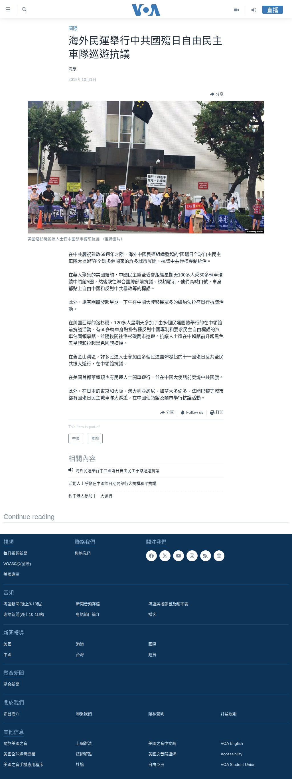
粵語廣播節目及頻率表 (168, 604)
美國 (7, 644)
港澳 (80, 644)
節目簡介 (11, 714)
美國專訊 (11, 574)
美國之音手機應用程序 (23, 764)
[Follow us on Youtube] (178, 555)
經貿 (152, 654)
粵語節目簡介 (88, 614)
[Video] (236, 10)
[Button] (217, 94)
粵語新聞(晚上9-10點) (22, 604)
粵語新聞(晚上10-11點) (23, 614)
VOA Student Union (238, 764)
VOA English (232, 743)
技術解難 (84, 754)
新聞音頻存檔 (88, 604)
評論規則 (229, 714)
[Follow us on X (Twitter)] (164, 555)
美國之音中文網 (162, 743)
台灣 (80, 654)
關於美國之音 (15, 743)
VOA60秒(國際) (17, 563)
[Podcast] (219, 555)
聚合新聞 (11, 684)
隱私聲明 (156, 714)
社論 (80, 764)
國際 (73, 28)
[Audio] (253, 10)
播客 (152, 614)
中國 (7, 654)
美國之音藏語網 (162, 754)
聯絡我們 (83, 553)
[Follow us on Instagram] (191, 555)
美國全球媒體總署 (19, 754)
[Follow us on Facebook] (151, 555)
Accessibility (231, 754)
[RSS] (205, 555)
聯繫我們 (84, 714)
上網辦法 (84, 743)
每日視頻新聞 (15, 553)
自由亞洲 (156, 764)
